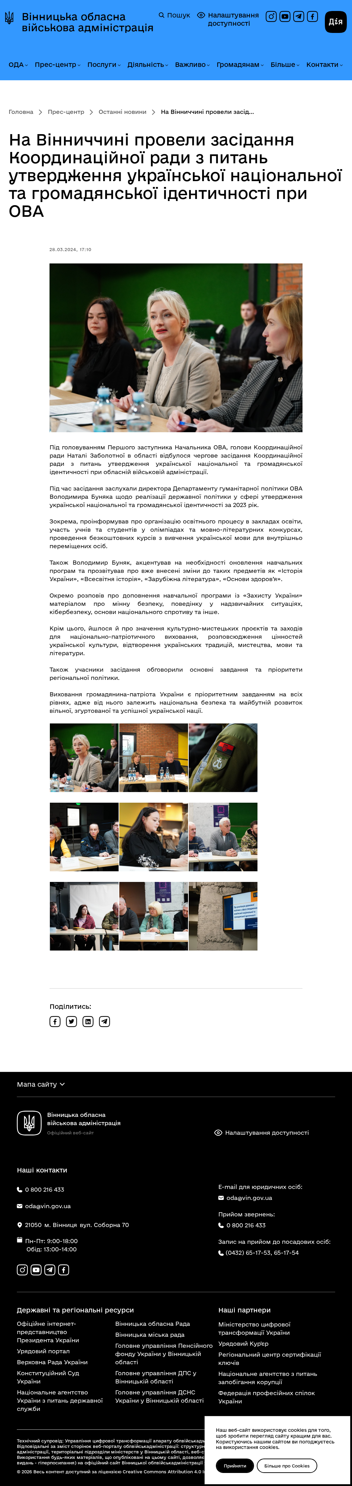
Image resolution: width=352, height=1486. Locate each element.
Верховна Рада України (52, 1362)
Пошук (178, 15)
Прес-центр (55, 64)
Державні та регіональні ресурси (75, 1310)
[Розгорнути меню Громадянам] (262, 65)
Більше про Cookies (287, 1465)
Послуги (102, 64)
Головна (21, 111)
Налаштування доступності (233, 19)
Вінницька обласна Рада (152, 1323)
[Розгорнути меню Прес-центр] (78, 65)
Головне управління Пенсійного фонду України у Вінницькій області (164, 1353)
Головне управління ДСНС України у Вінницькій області (159, 1396)
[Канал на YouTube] (284, 16)
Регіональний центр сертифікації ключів (269, 1358)
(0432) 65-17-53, (249, 1252)
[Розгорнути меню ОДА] (26, 65)
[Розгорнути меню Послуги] (119, 65)
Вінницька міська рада (150, 1334)
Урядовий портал (43, 1351)
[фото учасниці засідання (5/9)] (153, 837)
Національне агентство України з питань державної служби (60, 1400)
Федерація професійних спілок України (266, 1397)
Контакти (322, 64)
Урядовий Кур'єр (243, 1343)
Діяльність (146, 64)
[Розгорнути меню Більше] (297, 65)
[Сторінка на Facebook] (312, 16)
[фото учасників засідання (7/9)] (84, 916)
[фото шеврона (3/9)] (223, 757)
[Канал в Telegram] (298, 16)
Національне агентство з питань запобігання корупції (267, 1377)
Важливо (190, 64)
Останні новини (122, 111)
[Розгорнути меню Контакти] (341, 65)
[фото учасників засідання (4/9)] (84, 837)
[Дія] (336, 22)
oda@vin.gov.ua (249, 1197)
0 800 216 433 (246, 1225)
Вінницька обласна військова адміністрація (88, 22)
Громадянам (238, 64)
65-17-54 (286, 1252)
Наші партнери (244, 1310)
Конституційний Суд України (48, 1377)
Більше (283, 64)
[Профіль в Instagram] (271, 16)
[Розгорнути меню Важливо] (208, 65)
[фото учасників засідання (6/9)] (223, 837)
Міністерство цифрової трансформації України (254, 1328)
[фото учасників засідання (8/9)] (153, 916)
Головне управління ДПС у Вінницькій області (155, 1377)
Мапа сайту (37, 1084)
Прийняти (235, 1465)
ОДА (16, 64)
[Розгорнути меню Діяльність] (166, 65)
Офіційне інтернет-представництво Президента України (48, 1331)
